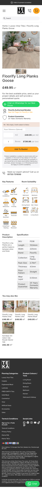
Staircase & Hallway (29, 397)
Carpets (4, 381)
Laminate (5, 388)
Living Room (27, 380)
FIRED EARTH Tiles (8, 391)
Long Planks (33, 257)
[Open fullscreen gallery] (37, 66)
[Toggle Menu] (4, 11)
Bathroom (26, 390)
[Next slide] (25, 71)
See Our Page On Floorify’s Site (20, 112)
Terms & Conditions (8, 428)
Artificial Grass (6, 405)
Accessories (6, 409)
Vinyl (3, 402)
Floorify (33, 253)
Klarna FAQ (5, 435)
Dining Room (27, 383)
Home (5, 26)
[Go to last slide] (17, 71)
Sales (3, 412)
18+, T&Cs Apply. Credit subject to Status (16, 125)
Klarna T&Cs (6, 438)
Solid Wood (5, 395)
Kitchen (25, 394)
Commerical (6, 398)
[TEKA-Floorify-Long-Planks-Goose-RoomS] (21, 50)
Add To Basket (21, 149)
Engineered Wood (7, 384)
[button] (18, 71)
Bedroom (26, 387)
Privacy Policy (6, 431)
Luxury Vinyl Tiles (17, 26)
